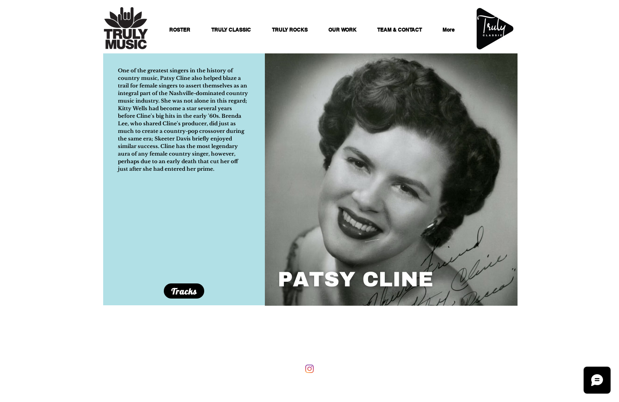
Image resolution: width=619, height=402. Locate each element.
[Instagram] (309, 369)
